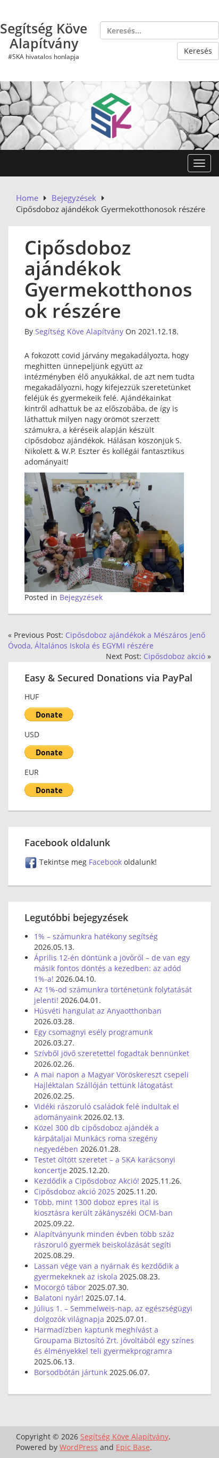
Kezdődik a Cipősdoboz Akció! (86, 1181)
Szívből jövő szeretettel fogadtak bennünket (111, 1053)
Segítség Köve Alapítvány (43, 35)
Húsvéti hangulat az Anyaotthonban (98, 1011)
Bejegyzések (81, 597)
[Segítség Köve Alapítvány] (109, 114)
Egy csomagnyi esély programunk (93, 1032)
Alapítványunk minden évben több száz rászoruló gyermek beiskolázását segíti (104, 1239)
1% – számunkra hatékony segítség (96, 936)
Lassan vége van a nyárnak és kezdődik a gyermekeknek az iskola (106, 1271)
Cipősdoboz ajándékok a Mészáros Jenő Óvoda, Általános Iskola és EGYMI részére (106, 640)
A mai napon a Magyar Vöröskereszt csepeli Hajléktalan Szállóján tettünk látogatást (111, 1079)
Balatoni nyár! (58, 1298)
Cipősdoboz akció (174, 656)
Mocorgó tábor (60, 1287)
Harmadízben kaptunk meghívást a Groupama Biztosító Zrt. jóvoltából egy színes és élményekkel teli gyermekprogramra (114, 1340)
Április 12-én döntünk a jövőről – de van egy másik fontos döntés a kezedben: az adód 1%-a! (112, 968)
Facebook (106, 862)
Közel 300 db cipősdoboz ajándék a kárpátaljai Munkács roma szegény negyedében (96, 1138)
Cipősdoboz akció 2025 (74, 1191)
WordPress (79, 1447)
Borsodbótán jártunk (70, 1372)
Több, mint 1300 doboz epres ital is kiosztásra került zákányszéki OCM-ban (103, 1207)
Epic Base (133, 1447)
